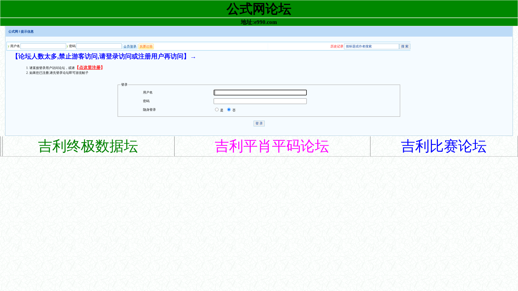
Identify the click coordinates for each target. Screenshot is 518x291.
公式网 (13, 31)
